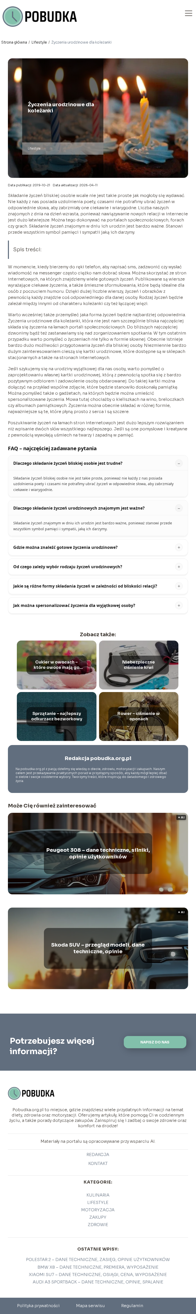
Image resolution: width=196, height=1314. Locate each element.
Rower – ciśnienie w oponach (138, 716)
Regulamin (132, 1305)
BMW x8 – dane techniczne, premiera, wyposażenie (98, 1267)
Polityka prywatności (38, 1305)
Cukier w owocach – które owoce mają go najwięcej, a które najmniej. (56, 665)
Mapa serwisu (90, 1305)
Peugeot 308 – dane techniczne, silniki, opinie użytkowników (98, 853)
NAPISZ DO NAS (154, 1042)
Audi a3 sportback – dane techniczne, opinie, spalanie (98, 1282)
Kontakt (98, 1163)
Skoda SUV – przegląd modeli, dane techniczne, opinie (98, 948)
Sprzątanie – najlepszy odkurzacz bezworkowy (56, 716)
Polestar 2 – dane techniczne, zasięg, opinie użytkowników (98, 1259)
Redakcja (98, 1154)
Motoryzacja (98, 1210)
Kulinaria (98, 1195)
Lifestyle (39, 42)
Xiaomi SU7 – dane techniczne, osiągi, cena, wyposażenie (98, 1274)
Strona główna (14, 42)
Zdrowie (98, 1224)
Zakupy (97, 1217)
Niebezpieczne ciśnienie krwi (138, 665)
